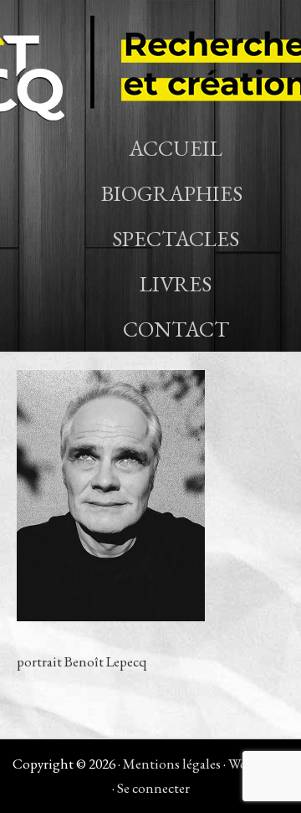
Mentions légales (172, 763)
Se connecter (153, 788)
